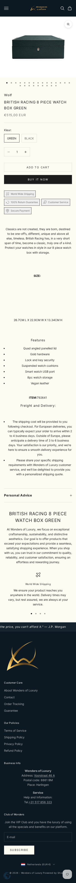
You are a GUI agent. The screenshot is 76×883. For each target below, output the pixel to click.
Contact (9, 697)
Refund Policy (13, 750)
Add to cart (38, 167)
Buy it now (38, 179)
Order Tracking (14, 704)
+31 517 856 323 (40, 802)
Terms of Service (15, 730)
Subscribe (19, 849)
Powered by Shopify (54, 872)
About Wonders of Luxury (21, 690)
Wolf (8, 95)
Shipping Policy (14, 737)
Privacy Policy (13, 744)
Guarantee (11, 710)
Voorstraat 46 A (44, 775)
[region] (38, 589)
